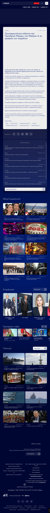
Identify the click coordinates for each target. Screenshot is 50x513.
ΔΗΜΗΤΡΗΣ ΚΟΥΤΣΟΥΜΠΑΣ (25, 123)
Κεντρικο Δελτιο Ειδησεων (39, 318)
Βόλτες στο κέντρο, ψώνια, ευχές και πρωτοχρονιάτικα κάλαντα (34, 279)
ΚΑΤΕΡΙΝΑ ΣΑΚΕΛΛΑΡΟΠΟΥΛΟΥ (11, 125)
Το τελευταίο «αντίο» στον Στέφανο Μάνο (35, 426)
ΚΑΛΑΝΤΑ (34, 123)
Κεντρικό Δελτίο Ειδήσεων (24, 337)
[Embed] (31, 134)
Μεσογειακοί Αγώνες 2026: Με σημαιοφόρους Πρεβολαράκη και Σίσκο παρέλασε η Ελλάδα (23, 160)
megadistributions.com (35, 509)
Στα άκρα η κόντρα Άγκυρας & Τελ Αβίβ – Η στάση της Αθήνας (35, 388)
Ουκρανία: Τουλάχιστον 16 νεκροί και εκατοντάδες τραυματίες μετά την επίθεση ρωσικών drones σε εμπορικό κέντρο (24, 148)
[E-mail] (27, 134)
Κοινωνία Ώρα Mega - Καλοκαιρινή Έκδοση (38, 338)
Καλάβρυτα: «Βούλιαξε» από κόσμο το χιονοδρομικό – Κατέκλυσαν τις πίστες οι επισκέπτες (12, 279)
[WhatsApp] (22, 134)
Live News (25, 317)
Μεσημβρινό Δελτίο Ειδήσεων (8, 338)
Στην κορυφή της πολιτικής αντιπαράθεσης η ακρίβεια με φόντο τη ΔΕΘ (13, 426)
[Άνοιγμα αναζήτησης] (42, 3)
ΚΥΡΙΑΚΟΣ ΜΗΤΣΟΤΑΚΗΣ (24, 125)
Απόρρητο (49, 510)
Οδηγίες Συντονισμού (31, 507)
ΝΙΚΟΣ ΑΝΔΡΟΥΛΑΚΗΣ (35, 125)
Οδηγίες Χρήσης (27, 506)
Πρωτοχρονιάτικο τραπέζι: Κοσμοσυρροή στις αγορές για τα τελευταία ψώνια (36, 258)
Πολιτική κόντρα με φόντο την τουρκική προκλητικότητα (34, 407)
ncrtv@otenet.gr (42, 482)
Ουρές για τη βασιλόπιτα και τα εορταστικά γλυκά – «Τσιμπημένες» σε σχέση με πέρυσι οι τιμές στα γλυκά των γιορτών (36, 238)
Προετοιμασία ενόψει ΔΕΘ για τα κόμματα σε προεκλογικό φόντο (17, 178)
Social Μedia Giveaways (23, 509)
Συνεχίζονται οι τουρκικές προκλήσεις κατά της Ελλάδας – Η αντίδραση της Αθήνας (21, 172)
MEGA (7, 123)
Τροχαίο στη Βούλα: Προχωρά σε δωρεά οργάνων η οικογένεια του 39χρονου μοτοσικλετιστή (23, 183)
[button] (46, 3)
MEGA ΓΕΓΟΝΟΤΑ (14, 123)
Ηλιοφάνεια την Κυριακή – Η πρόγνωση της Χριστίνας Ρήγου (16, 154)
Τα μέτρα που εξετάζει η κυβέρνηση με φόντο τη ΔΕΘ (13, 388)
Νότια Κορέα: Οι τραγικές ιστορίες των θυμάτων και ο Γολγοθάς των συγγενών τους (36, 219)
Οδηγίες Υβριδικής (42, 507)
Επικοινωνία (22, 507)
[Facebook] (14, 134)
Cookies (35, 506)
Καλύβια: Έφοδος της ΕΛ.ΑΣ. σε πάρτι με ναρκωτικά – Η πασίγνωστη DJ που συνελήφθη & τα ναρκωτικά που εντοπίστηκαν (13, 238)
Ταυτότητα (41, 506)
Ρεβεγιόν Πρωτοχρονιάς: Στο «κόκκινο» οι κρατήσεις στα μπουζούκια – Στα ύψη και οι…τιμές (13, 259)
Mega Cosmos (13, 509)
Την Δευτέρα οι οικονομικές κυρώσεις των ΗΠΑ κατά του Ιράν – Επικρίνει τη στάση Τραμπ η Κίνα (23, 166)
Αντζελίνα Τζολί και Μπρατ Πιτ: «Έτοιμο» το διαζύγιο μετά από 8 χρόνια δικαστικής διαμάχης (13, 219)
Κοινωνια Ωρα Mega (10, 318)
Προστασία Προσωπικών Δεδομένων (14, 506)
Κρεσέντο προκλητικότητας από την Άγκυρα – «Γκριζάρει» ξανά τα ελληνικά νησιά (13, 407)
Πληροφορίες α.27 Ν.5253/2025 (11, 507)
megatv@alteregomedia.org (36, 476)
